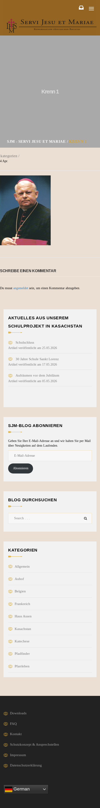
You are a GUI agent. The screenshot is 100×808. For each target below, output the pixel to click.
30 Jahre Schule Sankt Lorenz (37, 359)
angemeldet (20, 288)
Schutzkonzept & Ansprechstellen (34, 744)
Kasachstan (23, 629)
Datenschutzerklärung (26, 765)
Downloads (18, 713)
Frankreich (22, 604)
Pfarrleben (22, 666)
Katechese (22, 641)
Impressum (18, 755)
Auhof (19, 579)
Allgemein (22, 566)
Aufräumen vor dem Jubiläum (37, 375)
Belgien (20, 591)
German (21, 789)
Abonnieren (20, 468)
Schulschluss (25, 342)
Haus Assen (23, 616)
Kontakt (16, 734)
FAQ (13, 724)
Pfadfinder (22, 653)
